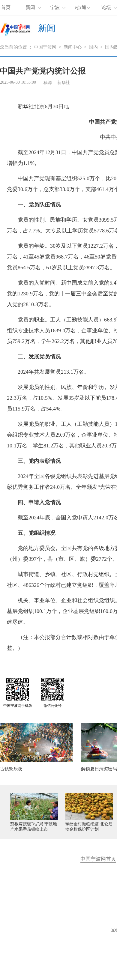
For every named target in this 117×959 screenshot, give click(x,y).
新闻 (30, 7)
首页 (5, 7)
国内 (93, 47)
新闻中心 (73, 47)
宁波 (55, 7)
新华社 (63, 82)
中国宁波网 (45, 47)
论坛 (106, 7)
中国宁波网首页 (98, 859)
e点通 (80, 7)
